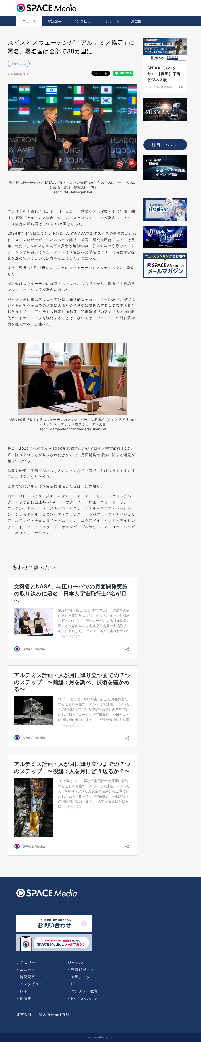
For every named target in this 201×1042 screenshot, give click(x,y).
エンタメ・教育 (84, 991)
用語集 (136, 21)
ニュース (29, 21)
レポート (112, 21)
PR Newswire (84, 998)
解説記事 (55, 21)
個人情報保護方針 (54, 1014)
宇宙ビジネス (18, 63)
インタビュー (83, 21)
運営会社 (24, 1014)
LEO (75, 984)
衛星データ (80, 977)
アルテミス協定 (40, 218)
